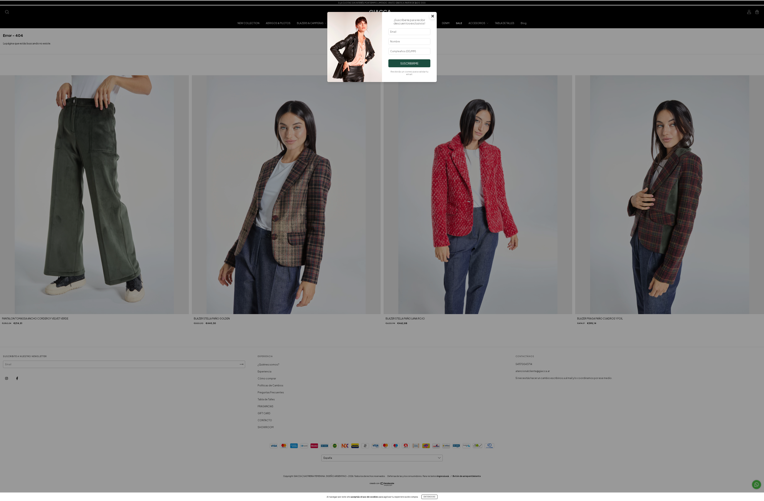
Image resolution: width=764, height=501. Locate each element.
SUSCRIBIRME (409, 63)
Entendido (429, 497)
